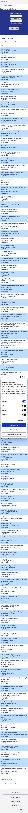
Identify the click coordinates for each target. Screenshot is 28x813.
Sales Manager (5, 476)
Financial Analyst (6, 62)
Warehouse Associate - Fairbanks (10, 152)
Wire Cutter (4, 145)
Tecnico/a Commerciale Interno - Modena (13, 294)
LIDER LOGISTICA (6, 523)
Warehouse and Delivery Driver (10, 89)
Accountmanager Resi (7, 301)
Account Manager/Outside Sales (10, 530)
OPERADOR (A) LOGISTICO (8, 625)
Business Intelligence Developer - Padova (13, 307)
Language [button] (17, 1)
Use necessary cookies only (14, 434)
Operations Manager (7, 159)
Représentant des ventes (8, 203)
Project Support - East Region (9, 746)
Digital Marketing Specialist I (9, 638)
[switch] (24, 406)
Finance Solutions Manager (9, 96)
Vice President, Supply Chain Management (13, 612)
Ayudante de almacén (7, 517)
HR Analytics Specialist (7, 245)
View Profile (15, 793)
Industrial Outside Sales (7, 238)
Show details (20, 420)
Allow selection (14, 430)
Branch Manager (5, 49)
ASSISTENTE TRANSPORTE (9, 739)
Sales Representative (7, 702)
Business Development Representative (12, 545)
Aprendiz (3, 56)
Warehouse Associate (7, 483)
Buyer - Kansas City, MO (7, 654)
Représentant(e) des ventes (9, 265)
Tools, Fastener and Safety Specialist (11, 231)
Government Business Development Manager (14, 258)
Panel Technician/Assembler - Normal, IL (12, 69)
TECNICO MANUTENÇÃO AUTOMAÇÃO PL (13, 138)
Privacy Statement (15, 797)
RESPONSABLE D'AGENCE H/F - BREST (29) (13, 490)
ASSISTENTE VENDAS (7, 252)
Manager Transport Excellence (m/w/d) (12, 686)
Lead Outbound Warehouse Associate (11, 83)
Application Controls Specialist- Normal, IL (13, 125)
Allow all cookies (14, 425)
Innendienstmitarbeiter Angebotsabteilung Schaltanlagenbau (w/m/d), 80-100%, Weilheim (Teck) (13, 342)
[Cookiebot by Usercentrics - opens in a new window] (20, 377)
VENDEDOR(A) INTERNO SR (9, 209)
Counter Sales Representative (9, 366)
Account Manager (6, 196)
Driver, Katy (4, 559)
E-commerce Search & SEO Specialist (11, 76)
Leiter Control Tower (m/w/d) (9, 552)
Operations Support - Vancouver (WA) (11, 118)
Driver (2, 463)
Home (3, 5)
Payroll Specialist (6, 279)
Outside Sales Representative (9, 566)
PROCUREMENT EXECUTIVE (9, 732)
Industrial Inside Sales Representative (12, 708)
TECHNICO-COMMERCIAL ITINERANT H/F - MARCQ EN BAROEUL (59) (13, 324)
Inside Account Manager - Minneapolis (12, 172)
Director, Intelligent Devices (9, 359)
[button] (25, 1)
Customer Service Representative (10, 216)
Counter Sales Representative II (10, 132)
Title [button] (2, 46)
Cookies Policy (15, 801)
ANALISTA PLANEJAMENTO (9, 510)
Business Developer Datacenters (10, 469)
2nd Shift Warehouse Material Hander (12, 753)
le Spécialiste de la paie (7, 272)
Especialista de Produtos (8, 103)
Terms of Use (15, 805)
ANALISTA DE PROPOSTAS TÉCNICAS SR (13, 165)
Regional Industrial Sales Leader (10, 447)
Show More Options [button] (16, 23)
